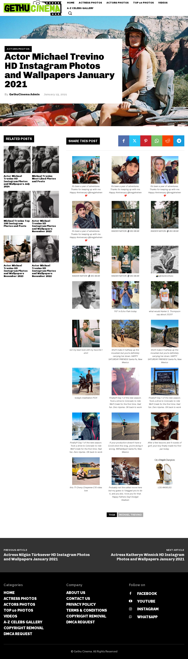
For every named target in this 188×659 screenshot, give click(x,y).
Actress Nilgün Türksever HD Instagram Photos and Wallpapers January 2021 (47, 556)
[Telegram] (178, 140)
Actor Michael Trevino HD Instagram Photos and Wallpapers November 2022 (44, 270)
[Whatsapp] (130, 617)
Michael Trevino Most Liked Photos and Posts (44, 179)
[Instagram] (130, 609)
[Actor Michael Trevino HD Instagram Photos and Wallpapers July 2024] (17, 159)
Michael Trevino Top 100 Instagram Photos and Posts (17, 223)
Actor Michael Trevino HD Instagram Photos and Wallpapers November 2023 (44, 226)
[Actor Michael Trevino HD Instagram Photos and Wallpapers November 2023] (45, 204)
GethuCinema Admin (24, 94)
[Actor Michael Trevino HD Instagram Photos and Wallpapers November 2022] (45, 248)
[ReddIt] (167, 140)
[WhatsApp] (156, 140)
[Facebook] (123, 140)
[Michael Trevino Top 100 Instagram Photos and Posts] (17, 204)
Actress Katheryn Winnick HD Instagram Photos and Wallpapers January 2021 (147, 556)
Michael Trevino (130, 514)
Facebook (147, 593)
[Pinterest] (145, 140)
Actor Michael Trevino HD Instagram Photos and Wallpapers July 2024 (17, 181)
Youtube (146, 601)
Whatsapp (147, 617)
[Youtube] (130, 601)
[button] (70, 13)
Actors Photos (18, 49)
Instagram (148, 609)
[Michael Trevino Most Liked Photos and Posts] (45, 159)
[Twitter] (134, 140)
